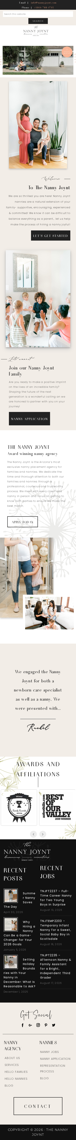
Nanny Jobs (38, 301)
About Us (12, 1058)
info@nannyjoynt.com (44, 2)
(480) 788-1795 (44, 7)
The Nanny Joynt (35, 31)
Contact (38, 1106)
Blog (9, 1086)
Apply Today (22, 522)
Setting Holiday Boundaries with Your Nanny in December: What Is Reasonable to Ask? (19, 972)
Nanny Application (55, 1059)
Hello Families (16, 1072)
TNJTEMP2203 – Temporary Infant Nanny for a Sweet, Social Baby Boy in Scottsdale (55, 930)
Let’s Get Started (50, 235)
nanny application (29, 418)
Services (12, 1065)
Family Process (42, 127)
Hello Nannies (16, 1079)
